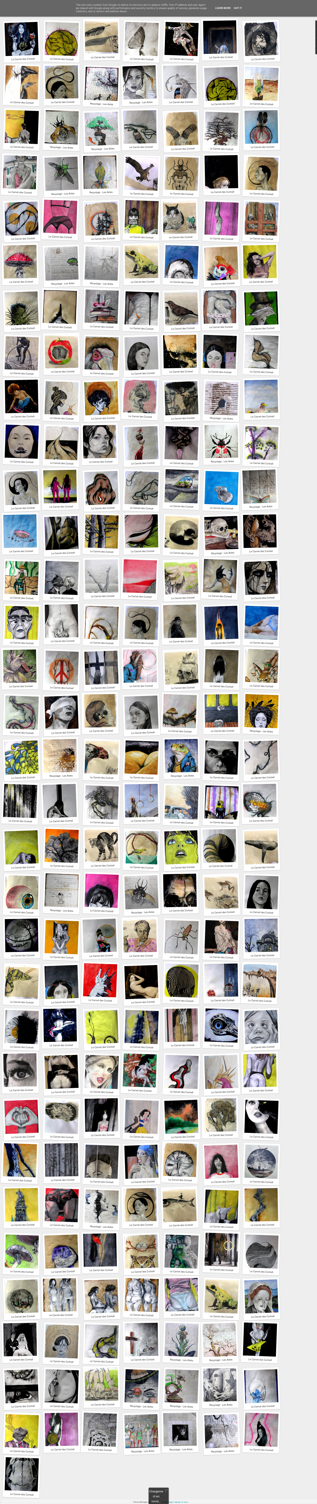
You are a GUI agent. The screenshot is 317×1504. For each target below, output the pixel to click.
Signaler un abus (181, 1502)
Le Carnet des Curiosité (183, 418)
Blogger (171, 1502)
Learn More (223, 8)
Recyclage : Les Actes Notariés (106, 104)
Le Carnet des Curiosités (24, 59)
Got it (238, 8)
